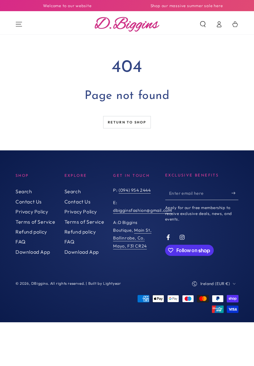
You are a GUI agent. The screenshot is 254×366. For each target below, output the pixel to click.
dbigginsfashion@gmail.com (142, 210)
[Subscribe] (235, 193)
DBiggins (39, 283)
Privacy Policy (31, 211)
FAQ (20, 242)
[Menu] (19, 24)
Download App (32, 252)
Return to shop (127, 122)
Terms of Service (35, 222)
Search (23, 191)
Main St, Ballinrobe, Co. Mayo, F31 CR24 (132, 237)
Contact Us (28, 202)
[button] (203, 24)
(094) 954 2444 (135, 190)
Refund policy (31, 232)
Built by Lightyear (104, 283)
